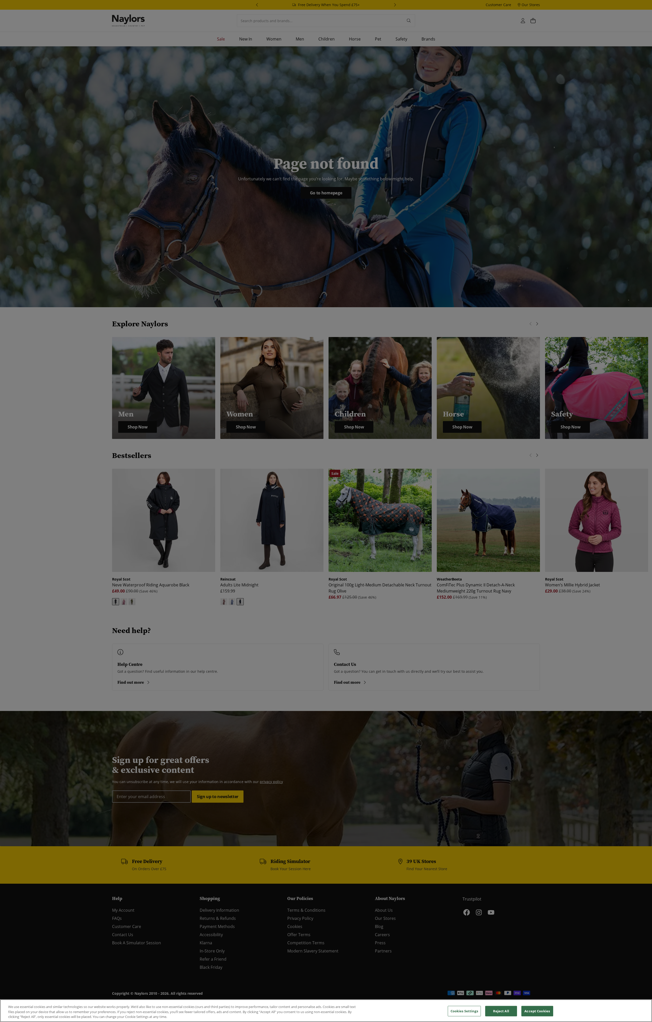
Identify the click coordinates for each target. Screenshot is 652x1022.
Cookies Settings (464, 1010)
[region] (326, 1010)
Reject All (501, 1010)
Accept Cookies (537, 1010)
